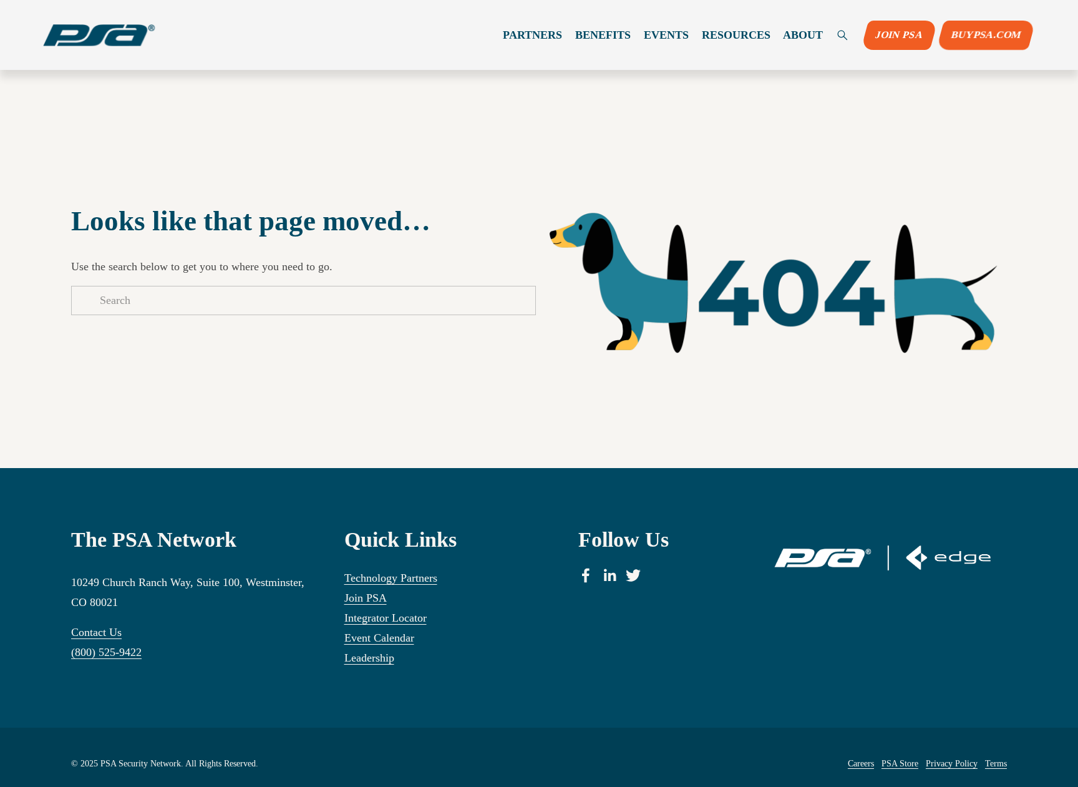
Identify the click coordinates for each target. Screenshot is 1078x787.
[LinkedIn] (609, 575)
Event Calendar (379, 638)
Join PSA (899, 34)
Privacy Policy (952, 763)
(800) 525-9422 (106, 652)
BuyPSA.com (985, 34)
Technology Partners (390, 578)
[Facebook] (585, 575)
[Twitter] (633, 575)
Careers (861, 763)
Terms (996, 763)
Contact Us (96, 632)
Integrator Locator (385, 618)
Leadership (369, 658)
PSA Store (899, 763)
